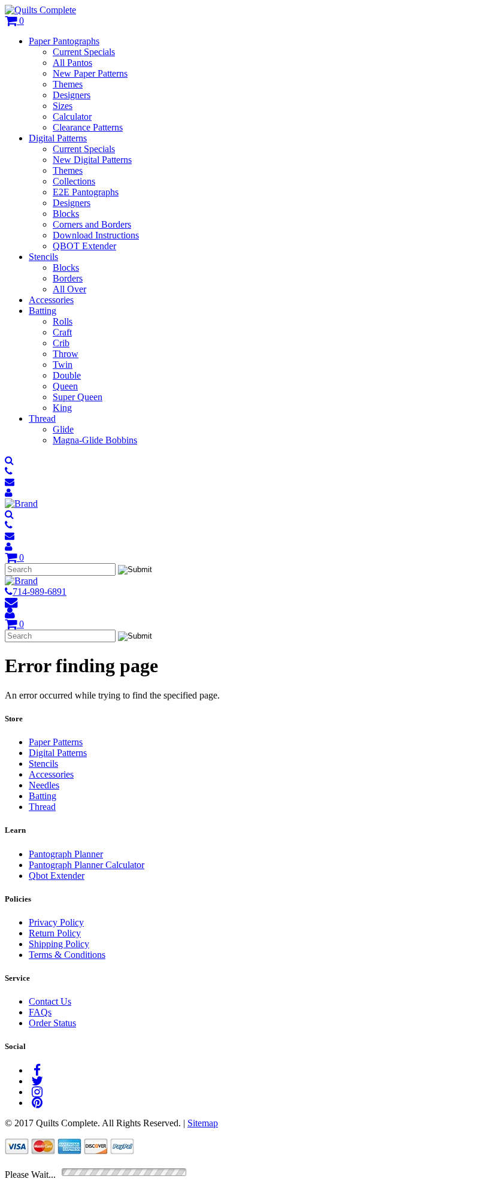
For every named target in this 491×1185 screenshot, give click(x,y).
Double (67, 375)
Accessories (51, 300)
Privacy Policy (56, 922)
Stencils (43, 257)
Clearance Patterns (88, 127)
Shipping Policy (59, 944)
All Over (69, 289)
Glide (63, 429)
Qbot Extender (56, 875)
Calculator (72, 116)
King (62, 408)
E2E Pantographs (86, 192)
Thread (42, 418)
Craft (62, 332)
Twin (62, 364)
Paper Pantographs (64, 41)
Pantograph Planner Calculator (86, 865)
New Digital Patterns (92, 160)
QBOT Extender (84, 246)
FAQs (40, 1012)
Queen (65, 386)
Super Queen (77, 397)
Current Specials (84, 52)
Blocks (66, 213)
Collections (74, 181)
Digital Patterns (58, 138)
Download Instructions (96, 235)
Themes (68, 84)
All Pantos (72, 63)
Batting (42, 311)
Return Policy (55, 933)
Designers (71, 95)
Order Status (52, 1023)
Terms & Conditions (67, 955)
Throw (65, 354)
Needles (44, 785)
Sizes (62, 106)
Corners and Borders (92, 224)
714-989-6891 (39, 592)
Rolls (62, 321)
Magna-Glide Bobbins (95, 440)
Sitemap (202, 1123)
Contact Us (50, 1001)
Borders (68, 278)
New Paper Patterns (90, 73)
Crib (61, 343)
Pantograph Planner (66, 854)
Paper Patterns (56, 742)
